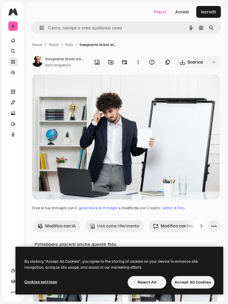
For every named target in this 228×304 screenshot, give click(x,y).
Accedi (182, 12)
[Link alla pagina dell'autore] (37, 62)
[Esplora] (13, 72)
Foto (69, 44)
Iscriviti (208, 12)
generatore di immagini (98, 208)
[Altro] (13, 292)
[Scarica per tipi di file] (214, 62)
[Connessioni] (13, 271)
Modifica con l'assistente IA (188, 226)
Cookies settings (40, 281)
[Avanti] (201, 226)
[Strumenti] (13, 91)
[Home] (13, 40)
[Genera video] (13, 124)
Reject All (146, 282)
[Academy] (13, 281)
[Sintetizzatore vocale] (13, 134)
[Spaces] (13, 102)
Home (37, 44)
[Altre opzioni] (138, 62)
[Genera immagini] (13, 113)
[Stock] (13, 61)
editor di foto (173, 208)
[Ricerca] (13, 51)
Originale (71, 86)
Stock (54, 44)
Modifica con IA (60, 226)
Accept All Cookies (193, 282)
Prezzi (160, 12)
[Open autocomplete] (39, 28)
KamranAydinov (58, 65)
